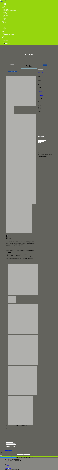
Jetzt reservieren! (8, 249)
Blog (4, 6)
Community (3, 2)
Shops (3, 35)
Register (1, 1)
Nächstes (10, 450)
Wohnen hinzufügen (6, 33)
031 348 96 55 (41, 91)
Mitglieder (4, 3)
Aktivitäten (4, 5)
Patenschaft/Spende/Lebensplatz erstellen (9, 10)
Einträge (3, 7)
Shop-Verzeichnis (5, 11)
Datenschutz (8, 463)
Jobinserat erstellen (6, 8)
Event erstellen (5, 40)
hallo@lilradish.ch (41, 95)
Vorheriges (6, 450)
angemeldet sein (11, 447)
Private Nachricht (12, 71)
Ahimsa (3, 21)
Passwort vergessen (3, 456)
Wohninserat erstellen (6, 9)
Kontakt (4, 18)
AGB (6, 464)
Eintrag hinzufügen (6, 32)
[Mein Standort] (45, 138)
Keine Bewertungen (40, 72)
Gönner (4, 19)
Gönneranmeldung (7, 43)
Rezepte (3, 14)
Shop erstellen (5, 12)
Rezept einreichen (5, 15)
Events (3, 16)
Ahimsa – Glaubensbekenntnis (7, 23)
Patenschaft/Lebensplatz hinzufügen (8, 34)
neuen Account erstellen (9, 456)
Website (40, 97)
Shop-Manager (5, 13)
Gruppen (4, 4)
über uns (3, 17)
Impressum (5, 20)
